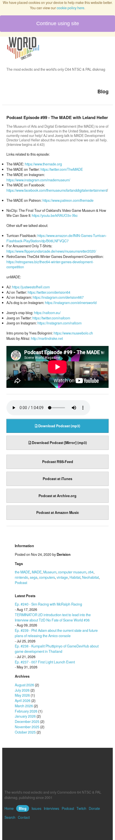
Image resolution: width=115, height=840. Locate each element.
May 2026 (22, 695)
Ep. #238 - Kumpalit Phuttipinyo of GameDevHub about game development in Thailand (57, 649)
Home (9, 808)
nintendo (21, 577)
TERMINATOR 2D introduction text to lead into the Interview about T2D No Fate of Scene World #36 (53, 617)
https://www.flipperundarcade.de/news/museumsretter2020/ (51, 251)
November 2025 (27, 726)
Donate (94, 808)
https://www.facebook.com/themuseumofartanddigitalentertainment (56, 190)
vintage (62, 577)
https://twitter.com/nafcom (51, 318)
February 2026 (26, 711)
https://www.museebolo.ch (73, 333)
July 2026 (22, 690)
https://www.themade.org (43, 164)
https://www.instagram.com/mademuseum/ (38, 179)
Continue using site (57, 23)
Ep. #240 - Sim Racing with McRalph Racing (48, 604)
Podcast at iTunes (57, 478)
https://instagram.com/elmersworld (71, 302)
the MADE (22, 572)
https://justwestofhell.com (31, 287)
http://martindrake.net (47, 338)
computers (47, 577)
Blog (23, 808)
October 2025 (25, 732)
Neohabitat (90, 577)
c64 (91, 572)
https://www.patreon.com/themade (68, 200)
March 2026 (24, 705)
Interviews (51, 808)
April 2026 (22, 700)
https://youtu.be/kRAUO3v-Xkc (55, 215)
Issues (36, 808)
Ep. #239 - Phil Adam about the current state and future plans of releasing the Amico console (56, 633)
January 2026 (25, 716)
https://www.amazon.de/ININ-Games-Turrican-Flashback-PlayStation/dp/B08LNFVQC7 (56, 238)
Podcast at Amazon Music (57, 512)
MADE (37, 572)
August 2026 (24, 684)
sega (33, 577)
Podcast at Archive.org (57, 495)
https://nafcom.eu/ (47, 312)
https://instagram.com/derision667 (58, 297)
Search (9, 817)
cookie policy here (70, 7)
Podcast (21, 582)
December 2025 (27, 721)
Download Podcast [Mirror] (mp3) (59, 442)
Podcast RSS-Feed (57, 461)
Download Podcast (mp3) (58, 425)
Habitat (75, 577)
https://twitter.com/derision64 (49, 292)
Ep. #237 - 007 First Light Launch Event (45, 662)
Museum (49, 572)
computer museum (72, 572)
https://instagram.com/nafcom (59, 323)
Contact (24, 817)
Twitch (81, 808)
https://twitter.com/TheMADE (61, 169)
